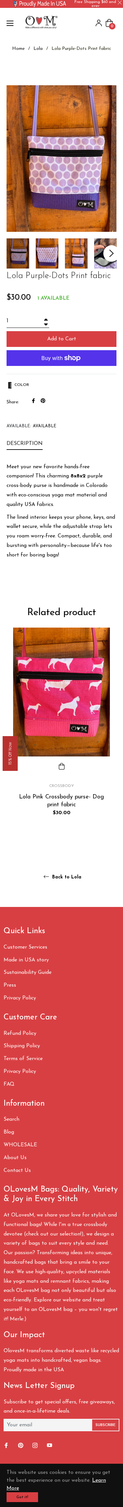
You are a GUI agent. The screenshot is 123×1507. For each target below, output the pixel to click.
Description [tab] (25, 443)
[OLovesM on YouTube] (50, 1446)
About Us (15, 1157)
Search (11, 1119)
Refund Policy (20, 1033)
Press (10, 985)
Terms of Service (23, 1058)
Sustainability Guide (27, 972)
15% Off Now (10, 753)
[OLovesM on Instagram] (35, 1446)
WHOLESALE (20, 1145)
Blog (9, 1132)
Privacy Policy (20, 998)
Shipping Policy (22, 1046)
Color (21, 385)
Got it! (22, 1497)
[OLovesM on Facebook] (7, 1446)
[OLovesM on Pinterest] (21, 1446)
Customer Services (25, 947)
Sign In (98, 23)
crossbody (61, 786)
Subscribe (105, 1425)
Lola (38, 48)
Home (18, 48)
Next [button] (111, 253)
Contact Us (17, 1170)
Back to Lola (66, 877)
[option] (61, 733)
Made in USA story (26, 960)
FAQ (9, 1084)
